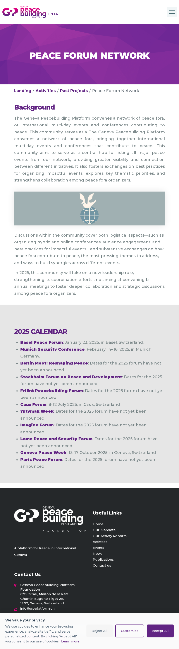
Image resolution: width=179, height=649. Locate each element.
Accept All (160, 631)
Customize (129, 631)
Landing (22, 90)
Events (98, 548)
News (97, 553)
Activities (46, 90)
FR (56, 14)
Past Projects (74, 90)
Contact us (102, 565)
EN (51, 14)
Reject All (99, 631)
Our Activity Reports (110, 536)
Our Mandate (104, 530)
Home (98, 524)
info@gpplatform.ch (37, 608)
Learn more (70, 641)
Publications (103, 559)
